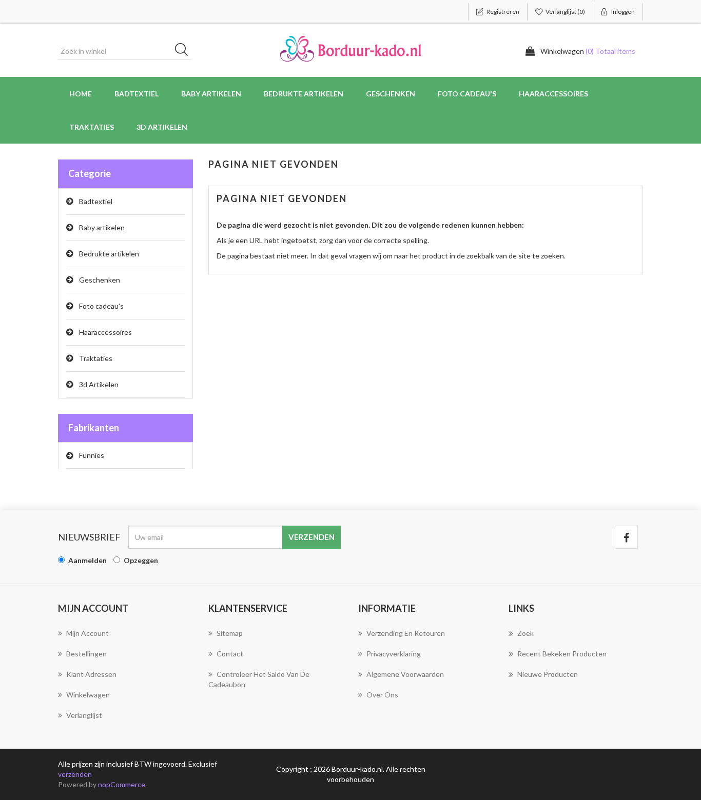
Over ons (382, 694)
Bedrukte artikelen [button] (303, 93)
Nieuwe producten (547, 674)
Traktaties (91, 127)
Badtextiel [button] (136, 93)
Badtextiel (95, 201)
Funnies (91, 455)
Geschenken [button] (390, 93)
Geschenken (99, 279)
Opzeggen (141, 560)
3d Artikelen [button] (162, 127)
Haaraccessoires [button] (553, 93)
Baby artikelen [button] (211, 93)
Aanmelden (87, 560)
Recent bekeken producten (562, 653)
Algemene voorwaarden (405, 674)
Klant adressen (91, 674)
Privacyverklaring (393, 653)
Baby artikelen (102, 227)
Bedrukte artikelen (109, 253)
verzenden (75, 774)
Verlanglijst (84, 715)
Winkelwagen (88, 694)
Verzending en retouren (405, 633)
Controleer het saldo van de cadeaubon (258, 679)
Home (80, 93)
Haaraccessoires (105, 332)
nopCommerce (121, 784)
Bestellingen (86, 653)
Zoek (525, 633)
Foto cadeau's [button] (467, 93)
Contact (230, 653)
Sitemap (230, 633)
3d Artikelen (99, 384)
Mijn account (87, 633)
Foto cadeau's (101, 306)
